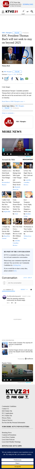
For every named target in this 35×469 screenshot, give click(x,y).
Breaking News (7, 432)
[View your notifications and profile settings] (31, 289)
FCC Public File (7, 415)
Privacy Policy (6, 418)
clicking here (17, 265)
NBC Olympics (8, 71)
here (15, 271)
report (30, 302)
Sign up (30, 277)
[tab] (8, 289)
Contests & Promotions (9, 435)
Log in (25, 277)
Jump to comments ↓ (8, 113)
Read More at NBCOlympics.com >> (13, 101)
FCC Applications (7, 413)
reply (8, 302)
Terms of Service (7, 420)
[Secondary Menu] (4, 11)
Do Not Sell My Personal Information (13, 422)
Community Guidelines (9, 406)
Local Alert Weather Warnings (11, 442)
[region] (17, 318)
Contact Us (5, 408)
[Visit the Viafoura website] (29, 358)
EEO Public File (7, 411)
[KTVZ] (12, 11)
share (25, 302)
